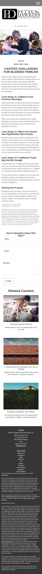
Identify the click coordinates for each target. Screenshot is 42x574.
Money (21, 463)
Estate (21, 457)
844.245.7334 (22, 26)
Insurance (21, 459)
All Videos (21, 469)
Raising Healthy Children (21, 324)
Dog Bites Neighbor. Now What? (21, 412)
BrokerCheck (5, 475)
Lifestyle (21, 465)
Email (7, 251)
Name (7, 239)
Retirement (21, 453)
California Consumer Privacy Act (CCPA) (16, 496)
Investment (21, 455)
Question (6, 263)
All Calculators (21, 471)
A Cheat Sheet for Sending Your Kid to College (21, 368)
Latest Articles (21, 467)
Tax (21, 461)
